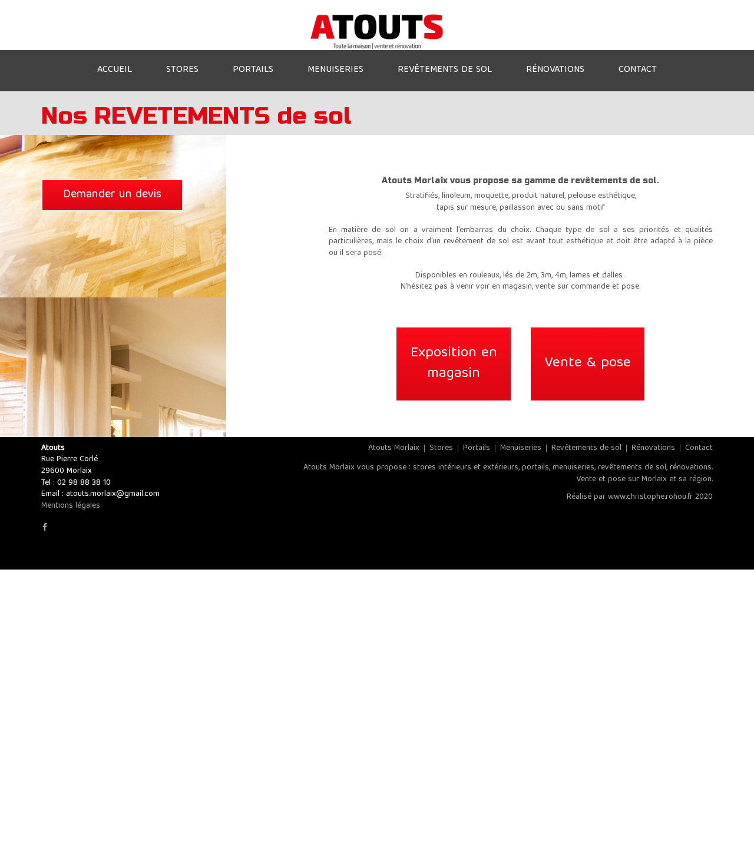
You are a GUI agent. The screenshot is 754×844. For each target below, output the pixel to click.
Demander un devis (112, 194)
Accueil (114, 70)
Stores (441, 448)
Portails (476, 448)
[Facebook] (44, 528)
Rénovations (653, 448)
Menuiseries (520, 448)
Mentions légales (70, 506)
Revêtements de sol (586, 448)
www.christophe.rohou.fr (650, 497)
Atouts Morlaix (393, 448)
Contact (699, 448)
